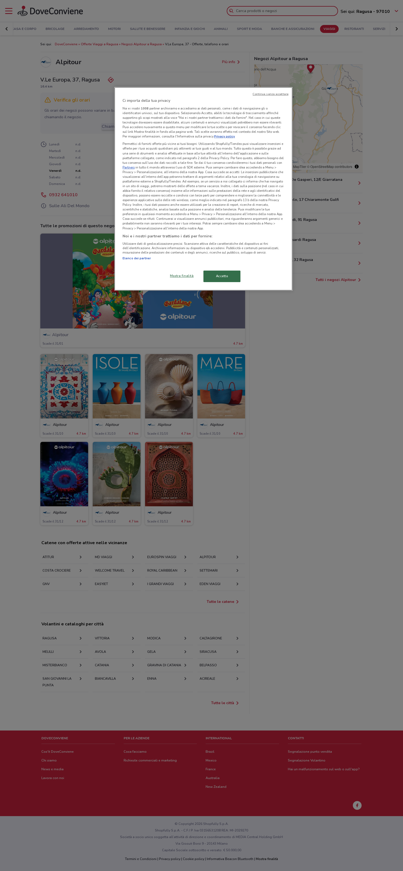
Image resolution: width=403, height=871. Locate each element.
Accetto (222, 276)
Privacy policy (224, 136)
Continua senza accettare (270, 94)
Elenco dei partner (137, 258)
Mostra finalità (182, 276)
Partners (129, 167)
